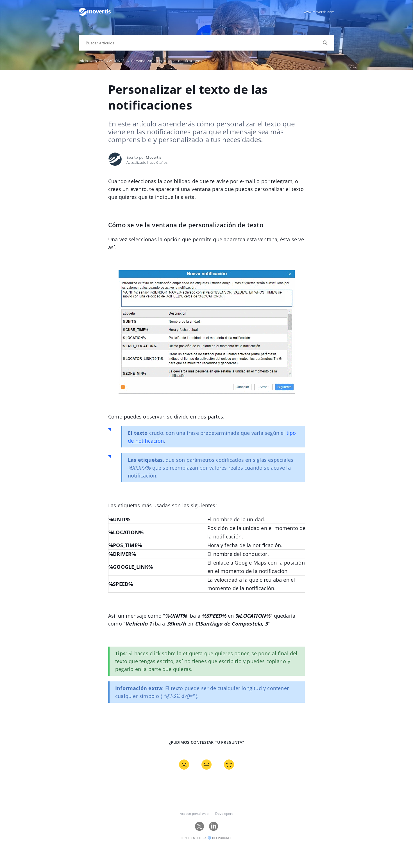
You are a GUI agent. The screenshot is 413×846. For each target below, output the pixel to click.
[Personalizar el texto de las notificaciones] (95, 14)
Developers (224, 813)
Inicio (86, 60)
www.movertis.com (319, 11)
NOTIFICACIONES (112, 60)
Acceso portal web (194, 813)
